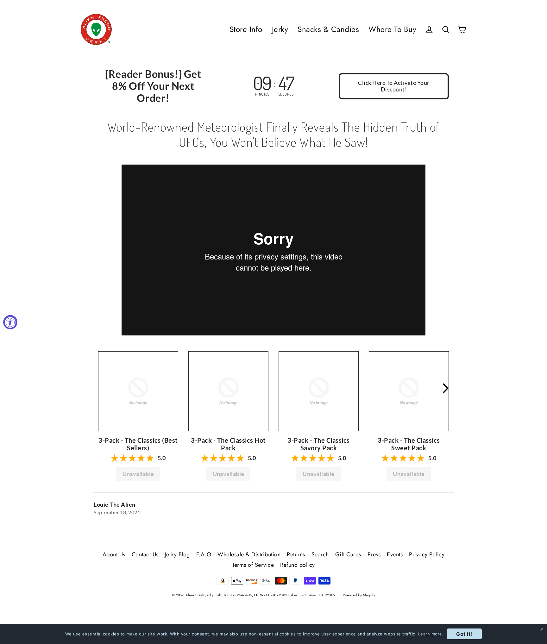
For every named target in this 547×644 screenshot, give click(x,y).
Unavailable (138, 473)
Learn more (430, 633)
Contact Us (145, 554)
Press (374, 554)
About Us (114, 554)
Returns (296, 554)
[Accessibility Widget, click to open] (10, 322)
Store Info (245, 29)
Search (320, 554)
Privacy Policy (426, 554)
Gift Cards (348, 554)
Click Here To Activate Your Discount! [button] (394, 86)
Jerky (280, 29)
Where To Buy (392, 29)
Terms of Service (253, 565)
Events (395, 554)
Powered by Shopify (359, 594)
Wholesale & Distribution (248, 554)
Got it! (464, 634)
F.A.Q (203, 554)
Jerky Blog (177, 554)
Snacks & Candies (328, 29)
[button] (138, 390)
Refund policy (297, 565)
